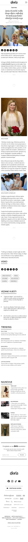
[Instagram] (12, 481)
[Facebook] (9, 481)
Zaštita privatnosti (17, 516)
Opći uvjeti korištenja (19, 518)
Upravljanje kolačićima (14, 523)
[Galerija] (14, 37)
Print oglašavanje (11, 519)
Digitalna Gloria (15, 488)
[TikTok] (16, 481)
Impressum (7, 516)
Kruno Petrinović (15, 21)
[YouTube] (19, 481)
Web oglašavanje (6, 518)
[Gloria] (14, 2)
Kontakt (19, 519)
